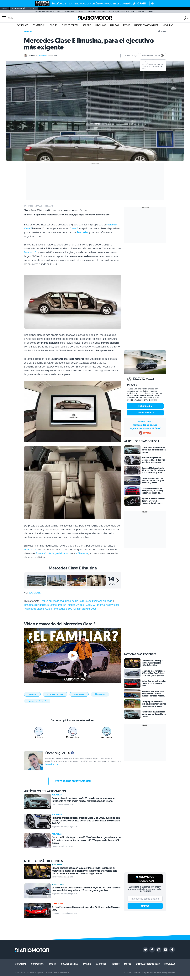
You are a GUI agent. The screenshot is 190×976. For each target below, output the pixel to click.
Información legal (141, 972)
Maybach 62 (31, 252)
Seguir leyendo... (52, 764)
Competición (39, 25)
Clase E (74, 228)
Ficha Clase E (145, 405)
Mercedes (82, 232)
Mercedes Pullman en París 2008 (75, 608)
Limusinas (100, 694)
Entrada (28, 31)
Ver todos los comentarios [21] (73, 781)
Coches (53, 25)
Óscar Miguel (32, 55)
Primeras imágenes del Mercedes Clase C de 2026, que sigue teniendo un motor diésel (67, 215)
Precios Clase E (145, 421)
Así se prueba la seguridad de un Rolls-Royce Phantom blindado (77, 601)
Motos (126, 25)
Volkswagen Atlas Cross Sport (121, 11)
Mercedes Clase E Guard (38, 608)
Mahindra (91, 11)
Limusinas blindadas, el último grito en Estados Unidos (54, 604)
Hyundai (101, 11)
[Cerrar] (164, 61)
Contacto (128, 972)
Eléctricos (100, 25)
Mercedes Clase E (37, 701)
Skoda (80, 11)
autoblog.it (34, 592)
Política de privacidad (166, 972)
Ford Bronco (69, 11)
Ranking (87, 25)
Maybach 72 (30, 549)
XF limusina (82, 553)
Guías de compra (70, 25)
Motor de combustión (44, 11)
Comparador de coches (145, 425)
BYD (58, 11)
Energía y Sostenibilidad (146, 25)
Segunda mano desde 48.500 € (145, 428)
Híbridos (114, 25)
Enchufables (59, 884)
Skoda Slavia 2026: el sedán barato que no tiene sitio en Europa (55, 210)
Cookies (152, 972)
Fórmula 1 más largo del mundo (53, 553)
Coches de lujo (55, 694)
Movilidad (168, 25)
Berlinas (32, 694)
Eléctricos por (17, 9)
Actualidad (22, 25)
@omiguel (43, 55)
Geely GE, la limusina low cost (102, 604)
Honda (141, 11)
